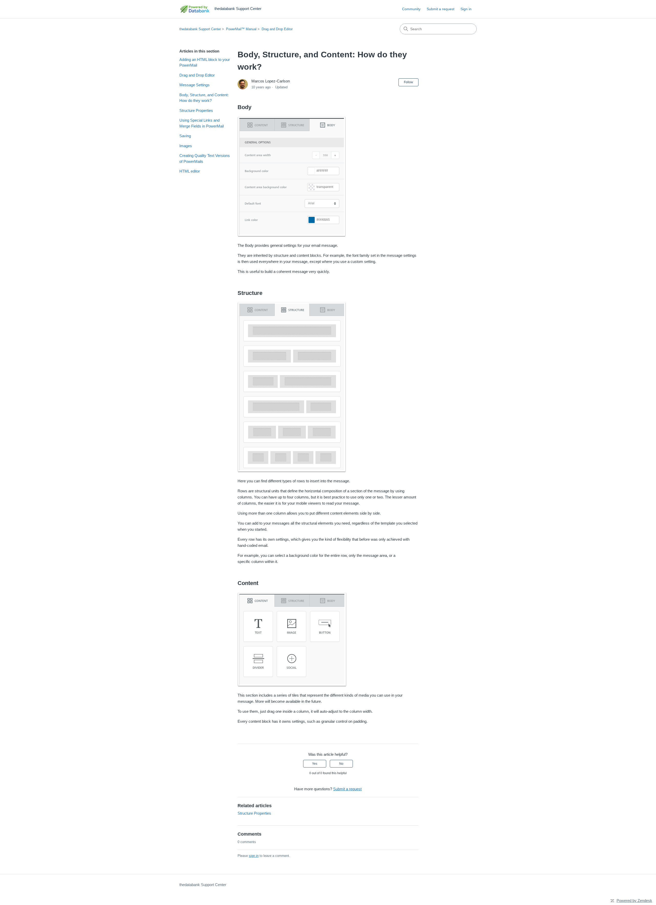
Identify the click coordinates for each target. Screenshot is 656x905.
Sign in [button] (465, 9)
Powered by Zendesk (634, 900)
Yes (314, 763)
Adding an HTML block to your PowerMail (204, 62)
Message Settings (194, 85)
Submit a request (440, 9)
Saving (185, 136)
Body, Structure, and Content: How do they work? (204, 98)
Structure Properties (196, 110)
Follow (408, 82)
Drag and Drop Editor (277, 29)
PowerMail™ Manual (241, 29)
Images (185, 146)
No (341, 763)
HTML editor (189, 171)
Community (411, 9)
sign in (254, 856)
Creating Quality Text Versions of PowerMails (204, 158)
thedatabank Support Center (200, 29)
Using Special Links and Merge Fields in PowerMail (201, 123)
